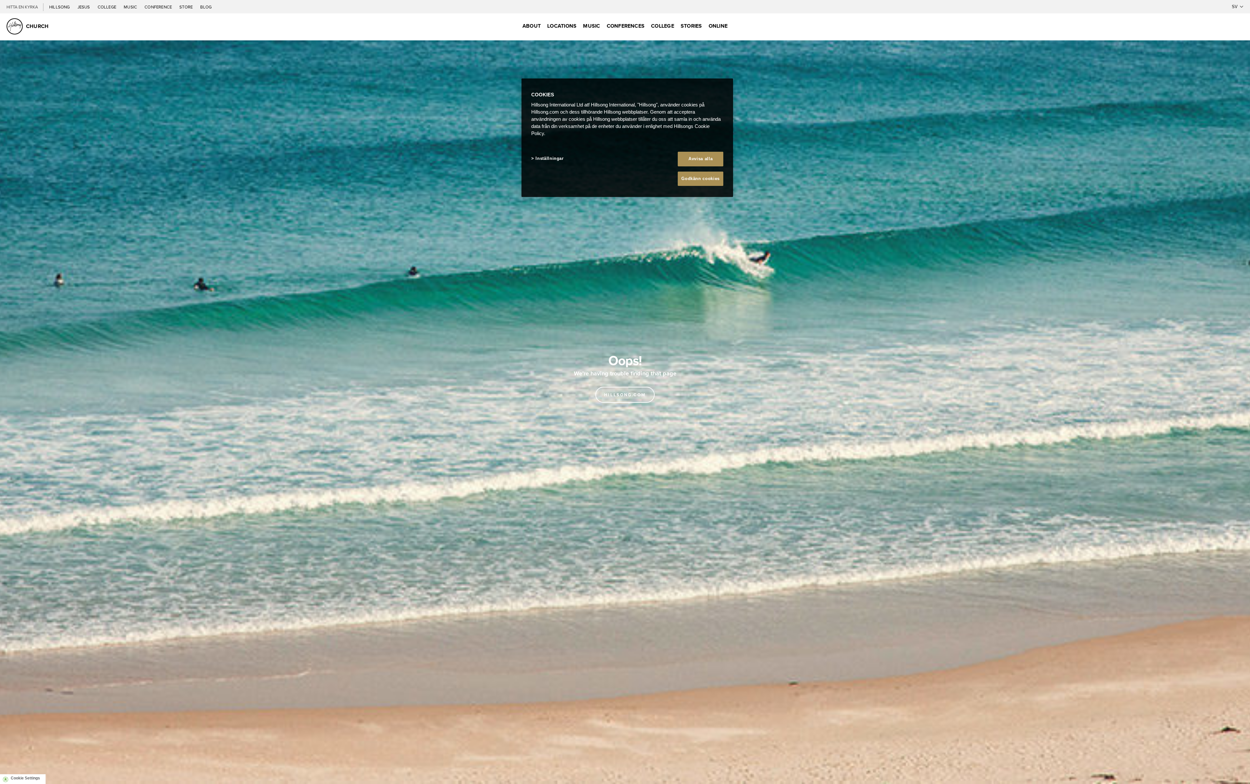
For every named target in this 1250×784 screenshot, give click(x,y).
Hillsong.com (625, 395)
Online (718, 26)
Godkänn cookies (700, 178)
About (531, 26)
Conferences (626, 26)
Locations (561, 26)
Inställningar (549, 158)
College (107, 7)
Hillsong (60, 7)
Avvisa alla (700, 158)
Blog (206, 7)
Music (131, 7)
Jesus (84, 7)
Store (186, 7)
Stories (691, 26)
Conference (159, 7)
